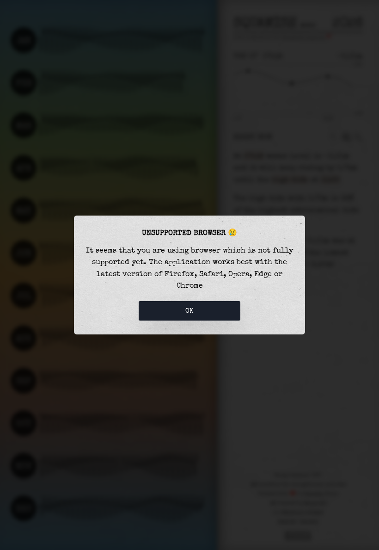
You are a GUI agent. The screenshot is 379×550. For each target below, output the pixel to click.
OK (189, 311)
